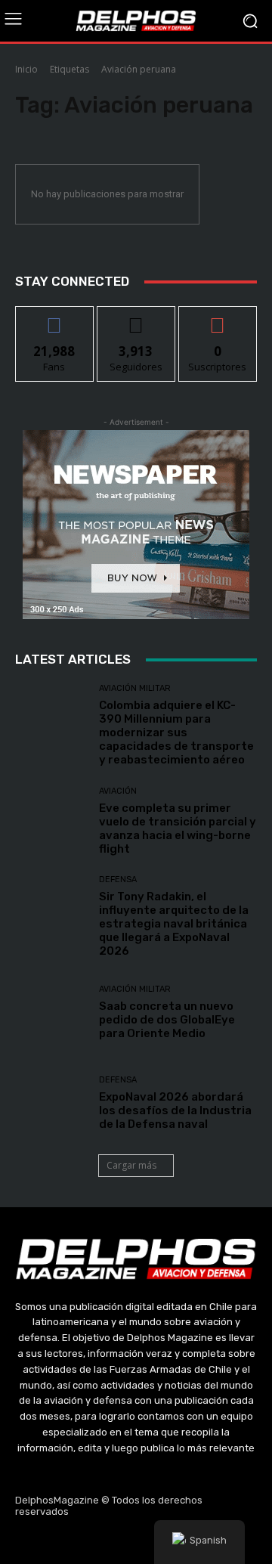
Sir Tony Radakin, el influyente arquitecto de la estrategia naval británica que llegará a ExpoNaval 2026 (174, 924)
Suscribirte (218, 318)
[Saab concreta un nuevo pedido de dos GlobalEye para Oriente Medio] (51, 1012)
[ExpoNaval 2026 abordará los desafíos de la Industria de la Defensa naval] (51, 1103)
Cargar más (131, 1165)
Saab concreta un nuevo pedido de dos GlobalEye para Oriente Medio (167, 1019)
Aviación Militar (135, 688)
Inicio (26, 69)
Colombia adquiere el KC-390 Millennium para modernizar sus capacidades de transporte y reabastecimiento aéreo (176, 732)
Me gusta (55, 318)
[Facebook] (64, 1542)
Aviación (118, 791)
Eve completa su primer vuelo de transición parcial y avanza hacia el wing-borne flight (177, 828)
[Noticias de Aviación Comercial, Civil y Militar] (136, 20)
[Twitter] (136, 1542)
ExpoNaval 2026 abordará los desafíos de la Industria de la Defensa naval (175, 1110)
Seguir (136, 318)
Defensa (118, 879)
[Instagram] (100, 1542)
